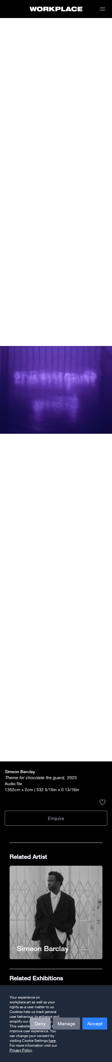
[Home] (56, 9)
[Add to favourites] (102, 802)
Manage (66, 1024)
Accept (94, 1024)
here (52, 1040)
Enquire (56, 818)
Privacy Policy (21, 1050)
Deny (40, 1024)
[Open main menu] (102, 9)
